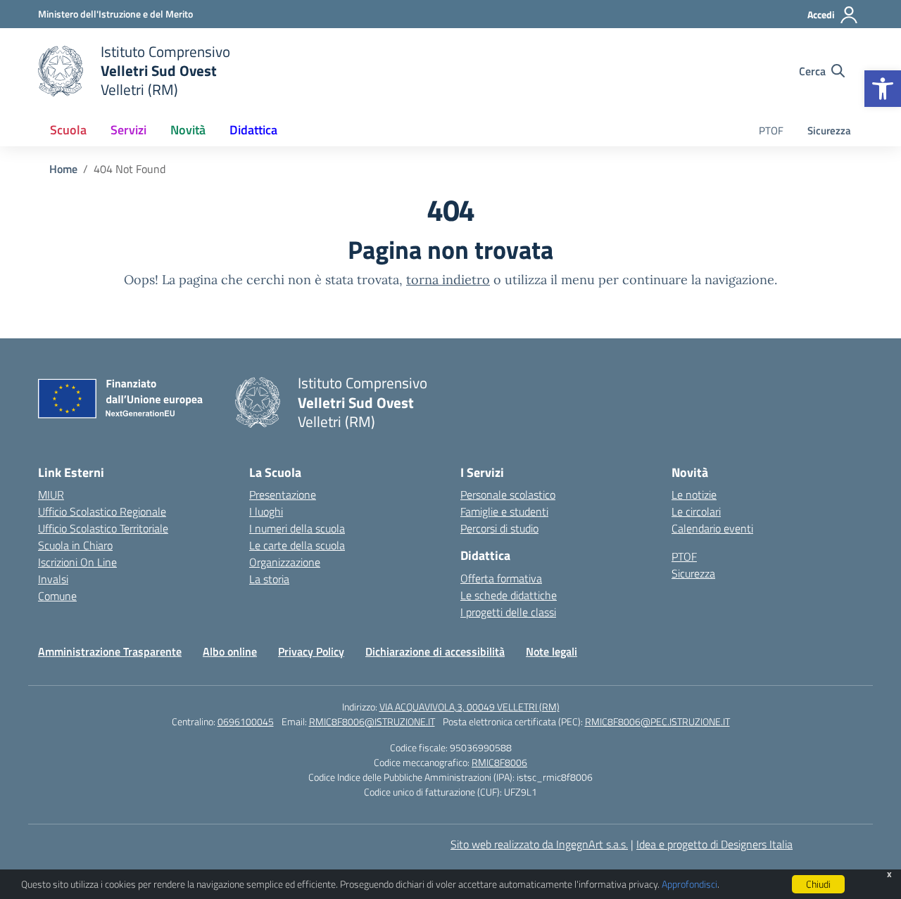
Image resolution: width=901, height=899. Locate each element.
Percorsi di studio (499, 528)
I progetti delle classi (508, 612)
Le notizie (694, 494)
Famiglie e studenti (504, 511)
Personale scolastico (507, 494)
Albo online (230, 651)
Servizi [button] (128, 129)
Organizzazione (284, 562)
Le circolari (696, 511)
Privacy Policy (311, 651)
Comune (57, 595)
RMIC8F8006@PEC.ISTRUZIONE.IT (657, 721)
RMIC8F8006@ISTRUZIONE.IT (372, 721)
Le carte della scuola (297, 545)
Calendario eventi (712, 528)
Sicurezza (829, 130)
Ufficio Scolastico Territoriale (103, 528)
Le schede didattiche (508, 595)
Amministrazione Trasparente (110, 651)
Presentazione (282, 494)
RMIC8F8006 (499, 762)
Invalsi (53, 578)
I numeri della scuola (297, 528)
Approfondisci (689, 883)
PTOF (771, 130)
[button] (882, 88)
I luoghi (266, 511)
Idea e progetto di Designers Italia (714, 844)
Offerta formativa (501, 578)
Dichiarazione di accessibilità (435, 651)
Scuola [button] (68, 129)
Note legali (551, 651)
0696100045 (246, 721)
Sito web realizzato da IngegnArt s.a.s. (539, 844)
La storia (269, 578)
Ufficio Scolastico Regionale (102, 511)
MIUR (51, 494)
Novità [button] (188, 129)
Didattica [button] (253, 129)
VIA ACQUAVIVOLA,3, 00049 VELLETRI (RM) (469, 706)
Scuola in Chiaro (75, 545)
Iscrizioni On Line (77, 562)
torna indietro (448, 280)
